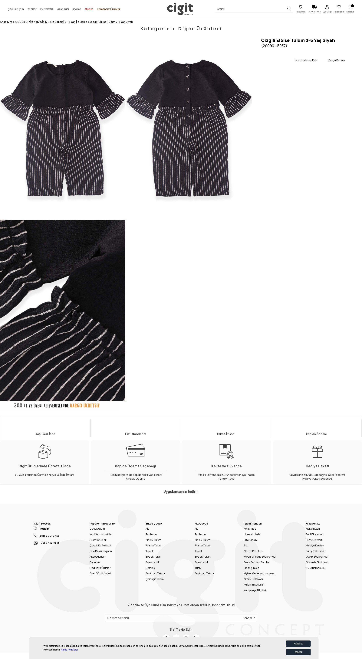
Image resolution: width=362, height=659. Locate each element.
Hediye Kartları (315, 545)
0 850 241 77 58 (50, 536)
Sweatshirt (152, 562)
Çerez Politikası (69, 650)
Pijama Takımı (154, 545)
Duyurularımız (314, 540)
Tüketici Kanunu (315, 568)
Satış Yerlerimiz (315, 551)
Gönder (247, 618)
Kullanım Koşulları (254, 584)
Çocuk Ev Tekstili (100, 545)
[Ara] (289, 9)
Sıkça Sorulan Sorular (256, 562)
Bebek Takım (153, 556)
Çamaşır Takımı (155, 579)
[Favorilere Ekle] (278, 60)
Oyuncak (95, 562)
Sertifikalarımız (315, 534)
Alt (147, 528)
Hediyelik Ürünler (100, 568)
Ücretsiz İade (252, 534)
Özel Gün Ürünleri (100, 573)
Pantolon (151, 534)
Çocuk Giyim (97, 528)
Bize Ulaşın (250, 540)
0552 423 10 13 (50, 543)
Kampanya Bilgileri (255, 590)
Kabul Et (298, 644)
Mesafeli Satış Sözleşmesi (260, 556)
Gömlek (150, 568)
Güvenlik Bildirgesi (317, 562)
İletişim (45, 528)
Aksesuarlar (97, 556)
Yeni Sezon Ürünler (101, 534)
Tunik (198, 568)
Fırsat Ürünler (98, 540)
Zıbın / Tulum (153, 540)
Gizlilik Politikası (253, 579)
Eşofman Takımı (155, 573)
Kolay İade (250, 528)
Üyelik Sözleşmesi (317, 556)
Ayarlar (298, 652)
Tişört (149, 551)
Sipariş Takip (251, 568)
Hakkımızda (313, 528)
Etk (246, 545)
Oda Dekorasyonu (101, 551)
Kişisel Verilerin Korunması (259, 573)
